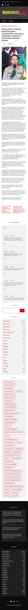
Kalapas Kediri (9, 410)
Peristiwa (5, 354)
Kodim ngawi (9, 442)
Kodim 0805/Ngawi (11, 439)
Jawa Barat (9, 400)
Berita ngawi (9, 388)
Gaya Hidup (6, 329)
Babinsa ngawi (9, 382)
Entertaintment (7, 326)
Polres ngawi (9, 483)
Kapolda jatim (9, 416)
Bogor (19, 391)
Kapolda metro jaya (11, 419)
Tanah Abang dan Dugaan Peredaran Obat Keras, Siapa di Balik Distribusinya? (13, 269)
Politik (4, 357)
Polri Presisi (17, 489)
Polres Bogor (9, 467)
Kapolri (8, 425)
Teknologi (5, 366)
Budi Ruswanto (9, 394)
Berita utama (9, 391)
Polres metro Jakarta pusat (12, 473)
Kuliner (5, 340)
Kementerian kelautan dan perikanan (14, 432)
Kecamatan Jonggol (10, 429)
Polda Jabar (16, 458)
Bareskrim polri (10, 385)
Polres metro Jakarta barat (12, 470)
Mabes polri (8, 448)
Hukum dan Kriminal (8, 332)
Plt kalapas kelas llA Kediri (12, 455)
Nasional (5, 343)
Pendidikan (6, 352)
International (6, 335)
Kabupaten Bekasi (10, 404)
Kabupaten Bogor (10, 407)
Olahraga (5, 346)
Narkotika (8, 452)
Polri (7, 489)
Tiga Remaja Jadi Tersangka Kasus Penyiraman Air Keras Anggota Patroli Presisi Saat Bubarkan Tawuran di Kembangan (19, 209)
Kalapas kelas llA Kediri (11, 413)
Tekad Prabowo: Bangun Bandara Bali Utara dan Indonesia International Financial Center (14, 299)
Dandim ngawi (9, 397)
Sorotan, (5, 363)
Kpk (19, 442)
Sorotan (5, 360)
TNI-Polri (5, 371)
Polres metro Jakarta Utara (12, 480)
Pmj (7, 458)
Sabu (7, 492)
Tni (7, 495)
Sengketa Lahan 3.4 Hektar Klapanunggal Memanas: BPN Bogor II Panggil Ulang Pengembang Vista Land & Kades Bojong (13, 239)
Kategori (4, 21)
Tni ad (15, 495)
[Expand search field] (23, 21)
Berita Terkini (4, 26)
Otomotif (5, 349)
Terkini (15, 26)
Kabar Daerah (6, 338)
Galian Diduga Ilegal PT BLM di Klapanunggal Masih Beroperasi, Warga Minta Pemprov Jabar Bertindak (13, 254)
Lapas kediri (9, 445)
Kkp (7, 436)
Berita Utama (10, 26)
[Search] (22, 310)
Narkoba (19, 448)
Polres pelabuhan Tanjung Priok (14, 486)
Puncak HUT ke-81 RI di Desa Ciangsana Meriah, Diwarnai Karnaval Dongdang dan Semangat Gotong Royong (13, 284)
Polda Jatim (9, 461)
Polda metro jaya (10, 464)
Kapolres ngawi (9, 422)
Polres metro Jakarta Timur (12, 477)
